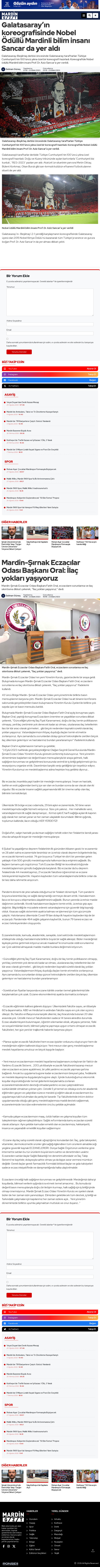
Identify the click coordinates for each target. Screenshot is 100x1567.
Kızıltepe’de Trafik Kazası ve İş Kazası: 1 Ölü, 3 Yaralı (29, 441)
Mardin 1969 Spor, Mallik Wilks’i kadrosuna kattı (27, 489)
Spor (31, 1527)
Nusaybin (58, 1542)
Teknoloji (33, 1538)
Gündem (33, 1519)
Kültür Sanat (34, 1549)
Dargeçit (58, 1530)
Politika (32, 1530)
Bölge (32, 1542)
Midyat (57, 1538)
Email (9, 329)
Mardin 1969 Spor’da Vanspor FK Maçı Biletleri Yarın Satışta (32, 508)
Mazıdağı (58, 1534)
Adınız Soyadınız (14, 320)
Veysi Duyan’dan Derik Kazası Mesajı (23, 403)
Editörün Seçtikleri (37, 1553)
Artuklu (57, 1519)
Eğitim (32, 1545)
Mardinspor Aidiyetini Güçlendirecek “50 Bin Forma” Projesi (33, 499)
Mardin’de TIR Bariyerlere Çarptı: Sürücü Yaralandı (28, 422)
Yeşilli (56, 1553)
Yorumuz (11, 287)
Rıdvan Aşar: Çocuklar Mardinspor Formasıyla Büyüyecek (31, 470)
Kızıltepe (58, 1523)
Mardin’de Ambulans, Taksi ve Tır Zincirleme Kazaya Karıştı (32, 413)
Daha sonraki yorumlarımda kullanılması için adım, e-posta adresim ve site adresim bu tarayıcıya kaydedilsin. (50, 344)
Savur (56, 1549)
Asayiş (32, 1523)
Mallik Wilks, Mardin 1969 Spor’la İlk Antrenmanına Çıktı (30, 479)
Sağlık (32, 1534)
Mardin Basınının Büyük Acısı (19, 431)
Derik (56, 1527)
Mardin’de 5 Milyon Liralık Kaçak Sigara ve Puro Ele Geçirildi (32, 450)
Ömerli (57, 1545)
